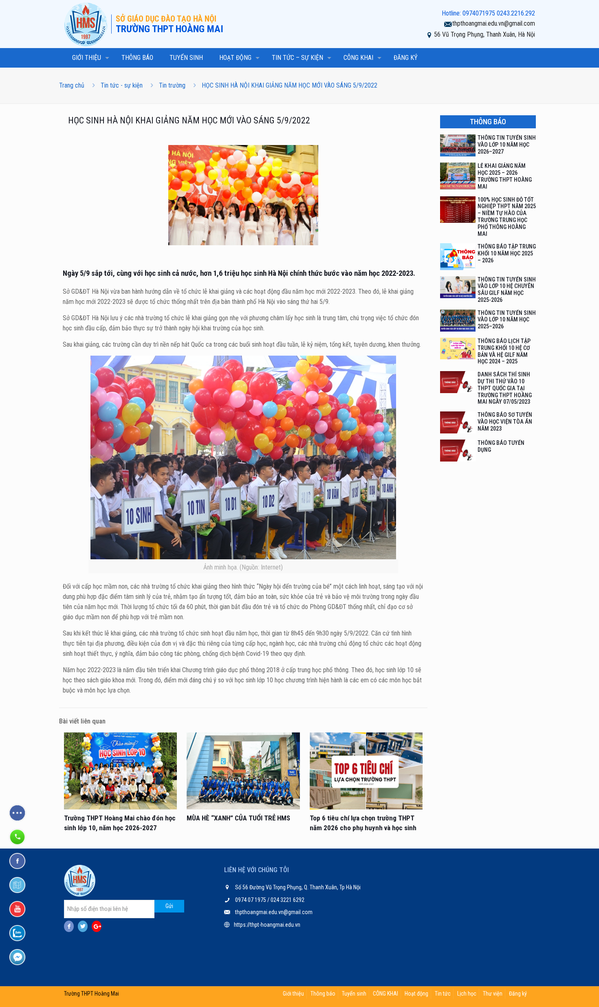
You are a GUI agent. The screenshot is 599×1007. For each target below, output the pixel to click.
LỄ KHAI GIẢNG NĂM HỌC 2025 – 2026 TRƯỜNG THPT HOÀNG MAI (505, 176)
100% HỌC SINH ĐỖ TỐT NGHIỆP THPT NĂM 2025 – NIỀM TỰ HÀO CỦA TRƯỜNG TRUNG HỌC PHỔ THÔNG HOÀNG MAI (507, 216)
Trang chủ (71, 85)
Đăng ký (518, 993)
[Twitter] (83, 926)
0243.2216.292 (516, 13)
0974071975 (478, 13)
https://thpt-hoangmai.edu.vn (267, 924)
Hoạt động (416, 993)
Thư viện (492, 993)
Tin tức (443, 993)
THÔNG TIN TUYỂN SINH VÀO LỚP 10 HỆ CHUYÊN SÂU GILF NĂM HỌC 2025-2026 (507, 289)
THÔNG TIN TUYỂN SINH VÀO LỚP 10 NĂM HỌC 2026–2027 (507, 144)
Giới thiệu (293, 993)
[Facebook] (69, 926)
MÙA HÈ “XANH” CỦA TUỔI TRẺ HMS (238, 818)
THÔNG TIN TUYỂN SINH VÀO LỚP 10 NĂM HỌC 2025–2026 (507, 320)
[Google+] (96, 926)
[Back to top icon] (559, 990)
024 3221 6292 (286, 900)
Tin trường (172, 85)
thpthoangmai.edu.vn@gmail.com (493, 23)
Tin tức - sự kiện (122, 85)
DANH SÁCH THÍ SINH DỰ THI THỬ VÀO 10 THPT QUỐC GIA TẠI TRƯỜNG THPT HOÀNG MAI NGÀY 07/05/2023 (505, 388)
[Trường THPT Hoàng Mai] (87, 24)
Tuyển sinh (354, 993)
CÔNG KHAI (385, 993)
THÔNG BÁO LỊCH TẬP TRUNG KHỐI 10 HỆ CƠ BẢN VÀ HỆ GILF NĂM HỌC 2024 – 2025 (504, 351)
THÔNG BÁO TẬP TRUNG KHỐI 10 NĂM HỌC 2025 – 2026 (507, 253)
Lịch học (466, 993)
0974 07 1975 (251, 900)
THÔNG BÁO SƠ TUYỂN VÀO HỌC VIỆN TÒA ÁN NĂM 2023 (505, 421)
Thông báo (323, 993)
